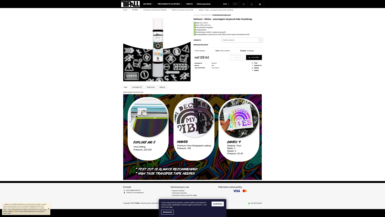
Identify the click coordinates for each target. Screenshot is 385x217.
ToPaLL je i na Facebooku (135, 193)
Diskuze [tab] (162, 87)
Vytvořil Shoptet (256, 203)
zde (170, 207)
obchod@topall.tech (133, 190)
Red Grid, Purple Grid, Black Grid (236, 34)
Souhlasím (217, 204)
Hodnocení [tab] (151, 87)
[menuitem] (148, 4)
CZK (235, 4)
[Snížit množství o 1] (232, 57)
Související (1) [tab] (137, 87)
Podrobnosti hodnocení (221, 15)
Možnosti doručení (201, 45)
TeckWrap (250, 51)
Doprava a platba (178, 191)
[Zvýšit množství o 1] (242, 57)
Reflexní (214, 63)
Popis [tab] (125, 87)
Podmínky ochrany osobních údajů (184, 195)
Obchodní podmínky (179, 193)
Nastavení (167, 212)
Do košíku (255, 57)
